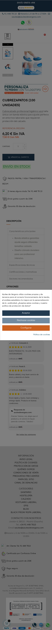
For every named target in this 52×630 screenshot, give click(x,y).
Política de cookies (41, 335)
